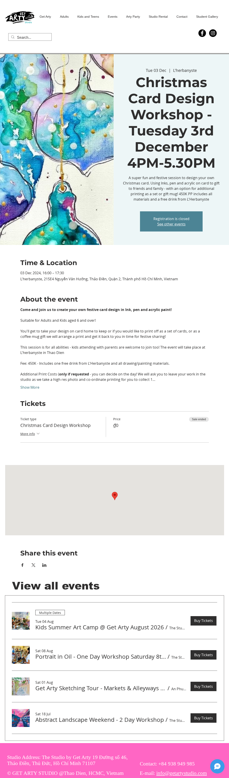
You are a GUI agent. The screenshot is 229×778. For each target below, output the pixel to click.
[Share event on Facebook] (22, 565)
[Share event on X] (33, 565)
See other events (171, 224)
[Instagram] (213, 33)
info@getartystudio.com (181, 773)
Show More (29, 387)
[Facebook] (202, 33)
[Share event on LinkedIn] (44, 565)
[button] (99, 627)
